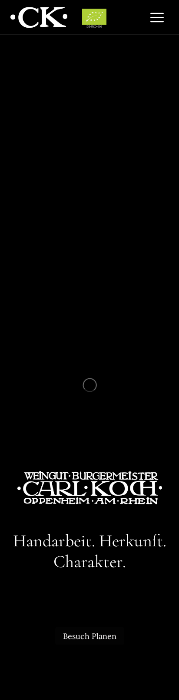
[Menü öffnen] (157, 17)
